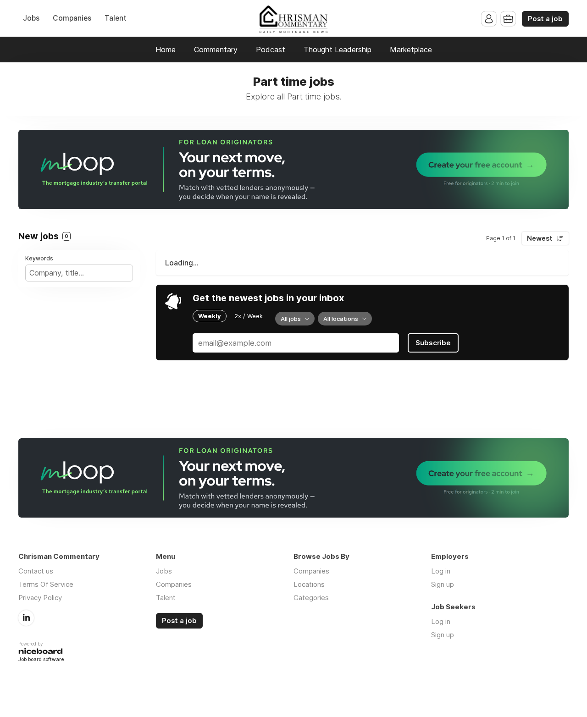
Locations (309, 584)
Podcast (270, 49)
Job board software (41, 659)
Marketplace (411, 49)
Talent (116, 18)
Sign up (442, 584)
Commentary (216, 49)
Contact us (35, 571)
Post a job (545, 19)
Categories (311, 597)
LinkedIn (26, 618)
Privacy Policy (40, 597)
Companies (72, 18)
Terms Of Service (45, 584)
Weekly (209, 316)
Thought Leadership (337, 49)
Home (165, 49)
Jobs (31, 18)
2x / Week (248, 316)
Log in (440, 571)
